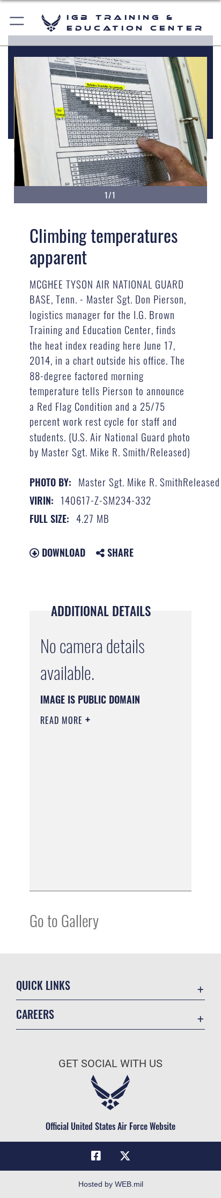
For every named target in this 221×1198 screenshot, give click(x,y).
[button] (17, 23)
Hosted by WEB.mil (110, 1184)
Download (62, 552)
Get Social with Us (110, 1064)
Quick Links (43, 985)
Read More (62, 720)
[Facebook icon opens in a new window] (96, 1156)
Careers (35, 1014)
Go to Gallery (64, 919)
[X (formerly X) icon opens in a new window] (125, 1156)
